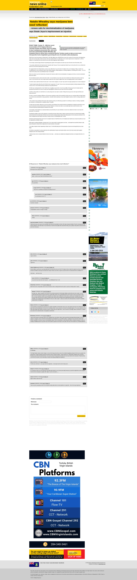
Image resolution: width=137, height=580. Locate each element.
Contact (103, 2)
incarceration (79, 36)
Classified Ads (61, 562)
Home (32, 9)
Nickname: (34, 401)
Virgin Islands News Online (40, 17)
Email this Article (32, 40)
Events (47, 562)
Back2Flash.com (102, 564)
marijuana (46, 36)
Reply (84, 167)
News (36, 9)
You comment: (35, 404)
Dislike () (44, 167)
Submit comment (81, 416)
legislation (41, 36)
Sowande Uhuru (59, 36)
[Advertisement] (58, 148)
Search (102, 5)
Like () (40, 167)
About (89, 9)
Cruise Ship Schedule (54, 562)
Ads (86, 9)
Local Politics (54, 9)
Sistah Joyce (65, 36)
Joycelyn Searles (72, 36)
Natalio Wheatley (52, 36)
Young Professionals (43, 9)
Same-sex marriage (33, 37)
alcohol (84, 36)
